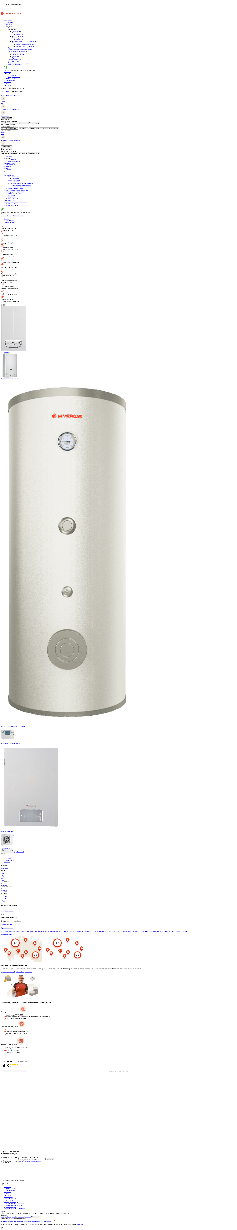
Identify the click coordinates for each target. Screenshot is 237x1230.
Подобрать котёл (9, 203)
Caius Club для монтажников (9, 123)
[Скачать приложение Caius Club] (1, 1182)
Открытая (4, 890)
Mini (2, 878)
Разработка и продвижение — (44, 1221)
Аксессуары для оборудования (17, 51)
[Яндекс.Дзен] (7, 1177)
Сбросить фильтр (7, 912)
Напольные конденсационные (25, 46)
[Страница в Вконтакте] (5, 1166)
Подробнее (80, 1224)
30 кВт (3, 902)
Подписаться (50, 1159)
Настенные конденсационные (25, 44)
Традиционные (16, 31)
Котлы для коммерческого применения (24, 41)
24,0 (2, 900)
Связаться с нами (17, 91)
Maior (2, 880)
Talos (2, 873)
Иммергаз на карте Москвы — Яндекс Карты (118, 1071)
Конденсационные (18, 36)
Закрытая (4, 892)
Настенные (19, 34)
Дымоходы (15, 56)
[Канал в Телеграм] (6, 1170)
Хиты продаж (8, 858)
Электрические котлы (15, 59)
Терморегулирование (18, 54)
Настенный (4, 885)
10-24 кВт (4, 897)
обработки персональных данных (30, 1161)
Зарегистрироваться (7, 126)
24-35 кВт (4, 898)
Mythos (3, 877)
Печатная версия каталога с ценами (19, 63)
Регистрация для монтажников (49, 128)
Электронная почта (24, 1159)
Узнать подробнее (6, 924)
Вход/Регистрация (6, 117)
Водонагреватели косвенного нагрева (20, 49)
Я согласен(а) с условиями (22, 1161)
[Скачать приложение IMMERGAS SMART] (3, 1182)
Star (2, 875)
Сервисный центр (34, 123)
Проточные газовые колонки (17, 48)
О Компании (12, 75)
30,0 (2, 903)
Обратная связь (35, 1217)
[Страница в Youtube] (5, 1171)
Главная (6, 219)
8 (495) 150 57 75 (6, 91)
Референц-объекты (14, 77)
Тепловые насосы (13, 61)
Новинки (7, 862)
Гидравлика (15, 58)
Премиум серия (9, 860)
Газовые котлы (12, 28)
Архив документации (15, 64)
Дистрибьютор (23, 123)
